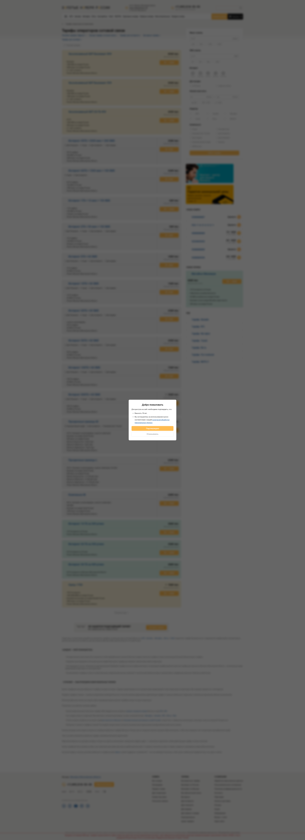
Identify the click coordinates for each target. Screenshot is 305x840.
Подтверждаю (152, 428)
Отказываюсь (152, 434)
